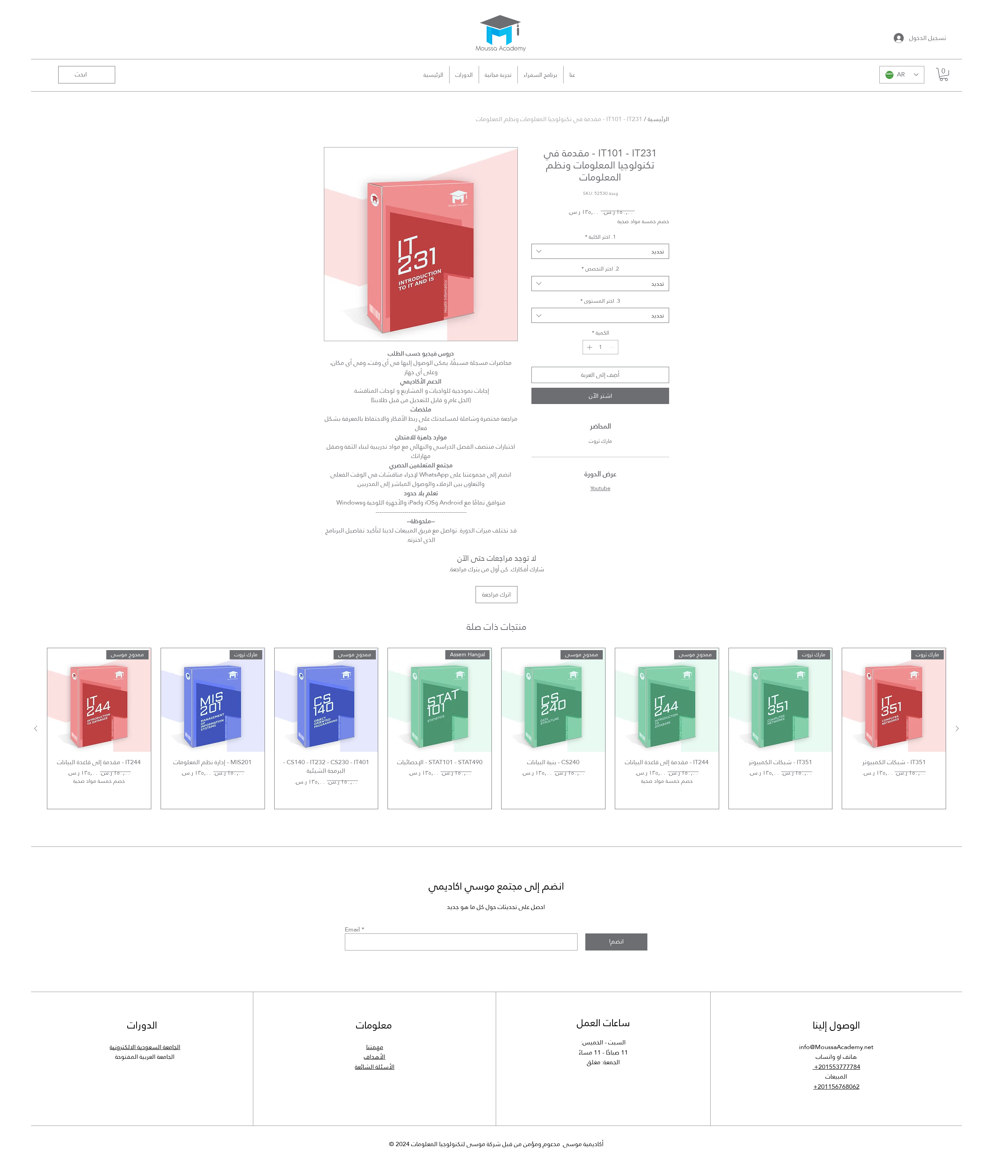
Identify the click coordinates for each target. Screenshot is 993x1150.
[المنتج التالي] (35, 728)
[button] (943, 74)
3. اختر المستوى (600, 301)
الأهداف (374, 1057)
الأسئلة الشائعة (374, 1067)
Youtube (600, 488)
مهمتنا (374, 1047)
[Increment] (588, 347)
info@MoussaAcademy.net (836, 1047)
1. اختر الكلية (600, 237)
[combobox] (600, 251)
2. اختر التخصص (600, 269)
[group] (496, 728)
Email (352, 929)
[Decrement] (612, 347)
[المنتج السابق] (957, 728)
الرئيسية (658, 119)
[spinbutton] (600, 347)
